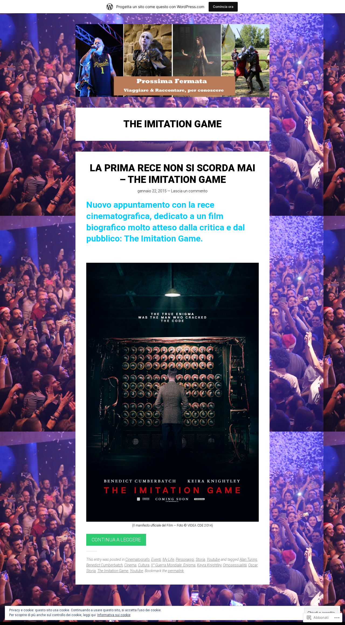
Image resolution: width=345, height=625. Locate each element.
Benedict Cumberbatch (104, 565)
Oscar (252, 565)
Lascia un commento (189, 191)
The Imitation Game (112, 571)
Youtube (213, 559)
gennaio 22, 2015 (152, 191)
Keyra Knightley (209, 565)
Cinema (130, 565)
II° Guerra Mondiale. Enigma (173, 565)
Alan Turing (248, 559)
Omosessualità (235, 565)
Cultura (143, 565)
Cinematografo (137, 559)
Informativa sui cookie (113, 615)
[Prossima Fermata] (172, 60)
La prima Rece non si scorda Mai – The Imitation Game (172, 173)
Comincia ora (223, 7)
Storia (200, 559)
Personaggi (185, 559)
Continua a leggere (116, 539)
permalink (176, 571)
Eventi (156, 559)
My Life (168, 559)
